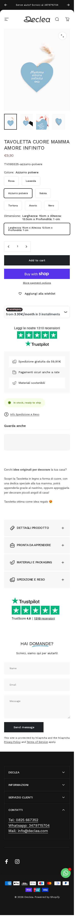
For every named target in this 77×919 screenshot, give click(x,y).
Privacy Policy (12, 741)
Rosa (11, 180)
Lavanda (31, 180)
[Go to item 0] (10, 122)
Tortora (13, 205)
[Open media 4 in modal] (62, 36)
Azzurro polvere (18, 193)
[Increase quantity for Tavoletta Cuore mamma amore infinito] (26, 246)
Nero (51, 205)
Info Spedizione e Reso (24, 414)
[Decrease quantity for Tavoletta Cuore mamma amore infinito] (8, 246)
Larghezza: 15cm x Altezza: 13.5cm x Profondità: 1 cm (30, 229)
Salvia (43, 193)
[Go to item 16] (42, 122)
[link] (23, 820)
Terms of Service (37, 741)
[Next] (68, 5)
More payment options (37, 282)
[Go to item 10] (26, 122)
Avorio (33, 205)
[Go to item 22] (58, 122)
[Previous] (5, 5)
